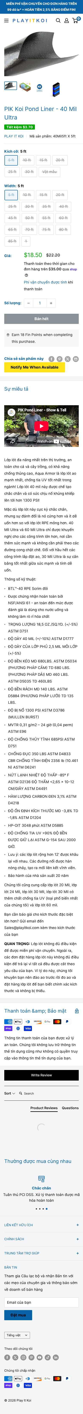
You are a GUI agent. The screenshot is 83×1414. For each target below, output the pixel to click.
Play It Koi (13, 136)
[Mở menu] (6, 20)
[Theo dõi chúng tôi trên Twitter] (15, 1357)
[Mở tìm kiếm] (58, 20)
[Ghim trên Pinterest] (60, 358)
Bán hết (41, 319)
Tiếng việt (13, 1335)
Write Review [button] (41, 1075)
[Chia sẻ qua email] (76, 358)
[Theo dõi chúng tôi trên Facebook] (7, 1357)
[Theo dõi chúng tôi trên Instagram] (23, 1357)
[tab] (44, 1109)
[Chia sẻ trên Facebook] (51, 358)
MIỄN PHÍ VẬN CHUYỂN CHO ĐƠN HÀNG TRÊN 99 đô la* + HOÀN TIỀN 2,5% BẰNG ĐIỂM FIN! (41, 7)
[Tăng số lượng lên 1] (51, 303)
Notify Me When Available (35, 367)
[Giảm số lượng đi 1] (28, 303)
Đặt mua (18, 1315)
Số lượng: (12, 303)
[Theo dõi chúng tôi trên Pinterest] (31, 1357)
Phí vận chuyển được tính (45, 282)
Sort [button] (8, 1093)
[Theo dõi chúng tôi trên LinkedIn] (56, 1357)
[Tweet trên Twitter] (68, 358)
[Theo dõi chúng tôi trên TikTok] (48, 1357)
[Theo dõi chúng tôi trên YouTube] (40, 1357)
